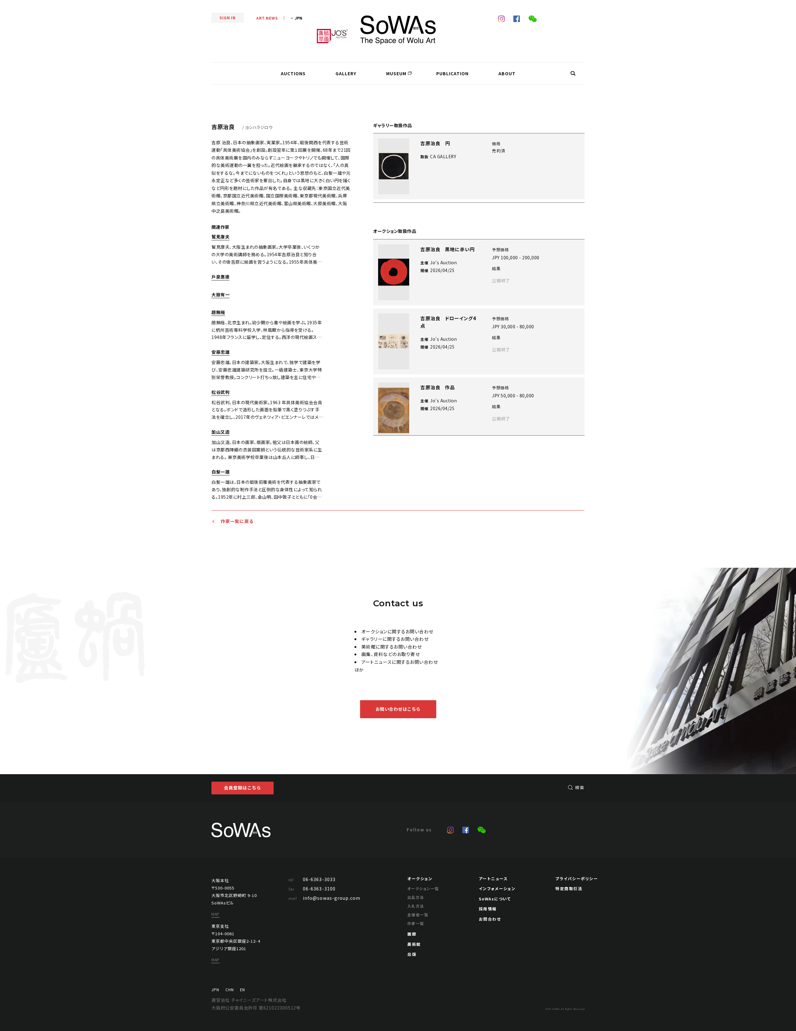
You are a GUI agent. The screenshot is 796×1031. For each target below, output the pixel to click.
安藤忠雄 (220, 352)
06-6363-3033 (312, 879)
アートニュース (493, 878)
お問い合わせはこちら (398, 709)
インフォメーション (497, 888)
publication (452, 73)
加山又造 (220, 432)
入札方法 (415, 905)
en (242, 989)
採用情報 (488, 909)
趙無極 (218, 312)
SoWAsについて (495, 899)
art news (267, 18)
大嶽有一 (220, 295)
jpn (215, 989)
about (507, 73)
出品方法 (415, 897)
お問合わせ (490, 919)
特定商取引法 (568, 888)
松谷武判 (220, 392)
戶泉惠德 (220, 277)
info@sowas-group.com (324, 897)
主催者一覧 (417, 914)
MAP (215, 914)
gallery (346, 73)
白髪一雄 (220, 472)
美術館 (414, 944)
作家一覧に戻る (237, 521)
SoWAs (398, 30)
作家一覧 (415, 923)
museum (396, 73)
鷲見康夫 (220, 237)
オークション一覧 (423, 888)
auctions (293, 73)
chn (229, 989)
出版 (411, 954)
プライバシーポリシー (576, 878)
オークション (420, 878)
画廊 (411, 934)
